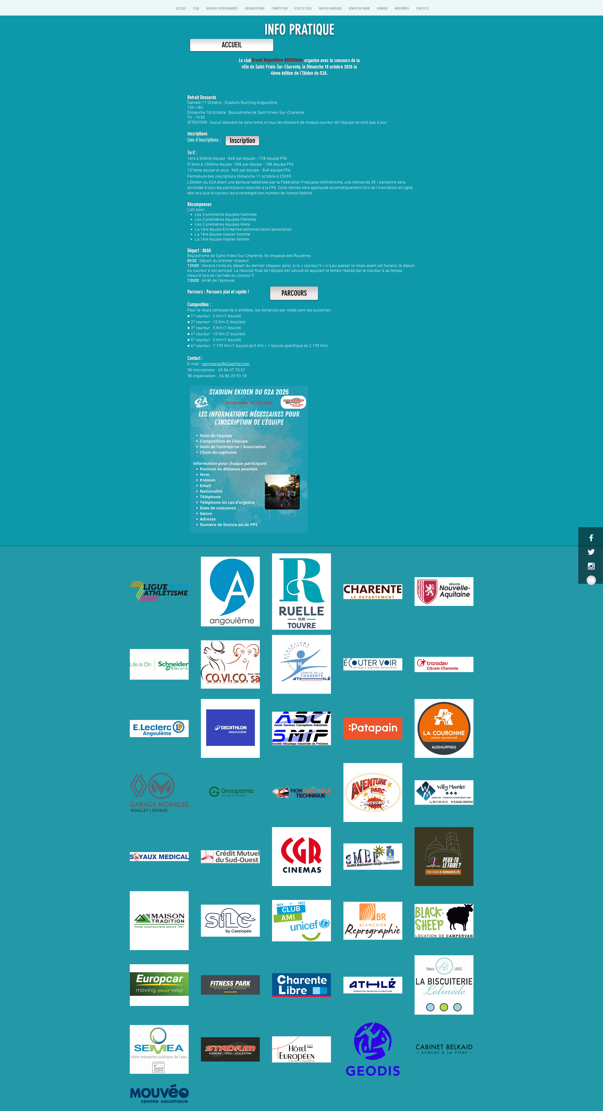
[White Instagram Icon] (591, 566)
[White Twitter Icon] (591, 552)
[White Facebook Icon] (591, 538)
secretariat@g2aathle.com (225, 364)
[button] (196, 8)
